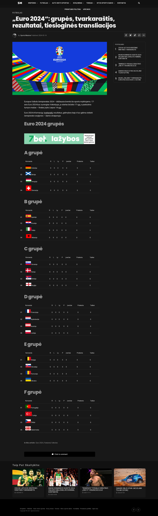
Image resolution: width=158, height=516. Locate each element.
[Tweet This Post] (130, 35)
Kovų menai (77, 3)
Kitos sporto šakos (105, 3)
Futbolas (44, 3)
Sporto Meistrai (25, 35)
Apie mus (86, 9)
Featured (47, 443)
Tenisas (89, 3)
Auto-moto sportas (60, 3)
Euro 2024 (39, 443)
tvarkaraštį (48, 113)
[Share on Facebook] (126, 35)
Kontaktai (121, 3)
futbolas (54, 443)
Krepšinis (32, 3)
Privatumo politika (73, 9)
